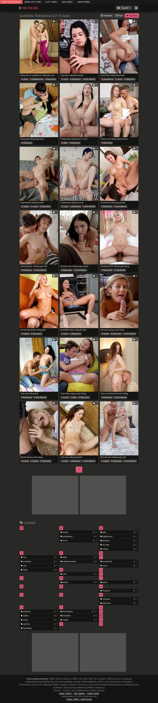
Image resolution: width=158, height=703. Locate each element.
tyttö (65, 142)
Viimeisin (107, 15)
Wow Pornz (84, 1)
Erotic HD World (11, 1)
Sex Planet (67, 1)
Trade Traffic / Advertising (79, 699)
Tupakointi (120, 270)
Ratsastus (51, 79)
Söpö (65, 461)
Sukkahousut (37, 79)
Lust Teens (51, 1)
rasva (25, 79)
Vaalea (26, 206)
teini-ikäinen (89, 79)
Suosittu (132, 15)
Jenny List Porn (33, 1)
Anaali (106, 333)
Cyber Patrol (65, 693)
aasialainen (108, 79)
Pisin (120, 15)
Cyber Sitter (93, 693)
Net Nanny (79, 693)
